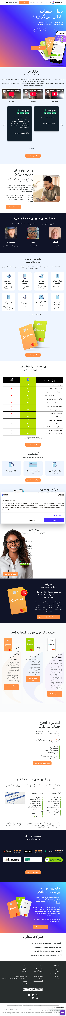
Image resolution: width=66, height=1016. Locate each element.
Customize (32, 520)
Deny (12, 520)
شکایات (19, 1005)
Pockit (58, 903)
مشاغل (57, 978)
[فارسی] (3, 2)
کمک (31, 2)
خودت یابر (24, 981)
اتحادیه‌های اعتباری (38, 981)
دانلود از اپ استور (38, 989)
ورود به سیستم (13, 2)
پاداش (38, 2)
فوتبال (41, 2)
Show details (57, 515)
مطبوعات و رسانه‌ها (53, 973)
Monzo (43, 901)
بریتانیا (30, 246)
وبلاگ (57, 971)
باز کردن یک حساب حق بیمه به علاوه (48, 617)
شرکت (34, 2)
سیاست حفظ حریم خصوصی (41, 1005)
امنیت (25, 973)
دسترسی (24, 983)
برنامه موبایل (39, 969)
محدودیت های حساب (21, 976)
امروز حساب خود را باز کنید (42, 763)
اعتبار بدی (56, 246)
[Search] (7, 2)
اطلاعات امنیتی (24, 1005)
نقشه (8, 1005)
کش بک (41, 978)
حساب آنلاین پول (38, 971)
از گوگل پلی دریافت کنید (28, 989)
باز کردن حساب (24, 2)
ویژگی (45, 2)
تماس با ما (24, 971)
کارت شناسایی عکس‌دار (9, 246)
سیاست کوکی (31, 1005)
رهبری (57, 976)
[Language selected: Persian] (3, 2)
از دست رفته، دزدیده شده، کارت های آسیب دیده (14, 978)
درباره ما (56, 969)
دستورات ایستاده (38, 976)
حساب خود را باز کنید (38, 48)
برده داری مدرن (13, 1005)
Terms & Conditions (53, 1005)
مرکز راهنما (24, 969)
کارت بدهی (40, 973)
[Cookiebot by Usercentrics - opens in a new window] (57, 495)
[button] (33, 148)
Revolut (38, 901)
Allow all (54, 520)
